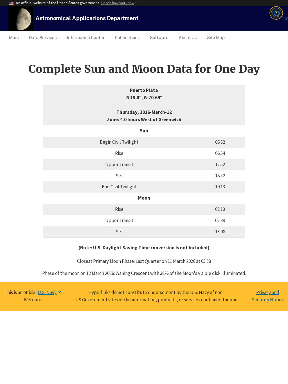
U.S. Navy (47, 292)
